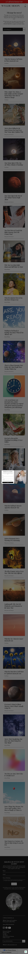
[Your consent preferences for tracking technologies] (25, 952)
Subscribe (8, 482)
